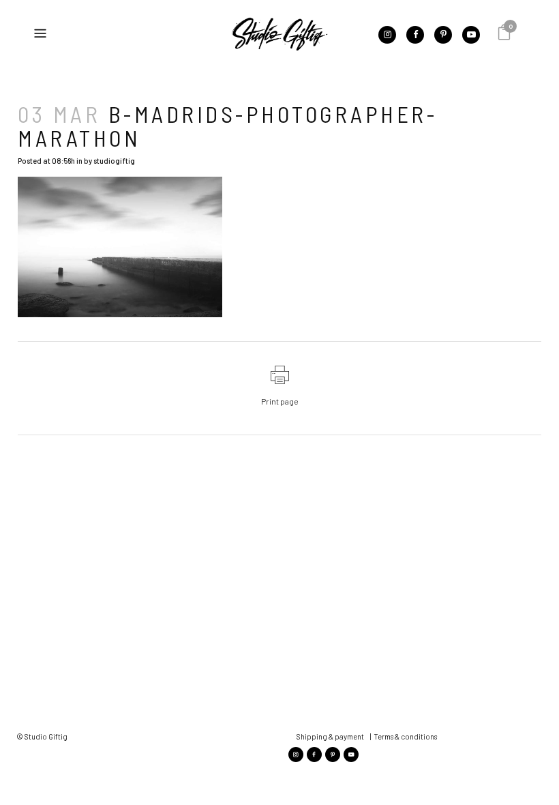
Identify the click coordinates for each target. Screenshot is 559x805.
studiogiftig (114, 160)
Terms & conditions (405, 736)
